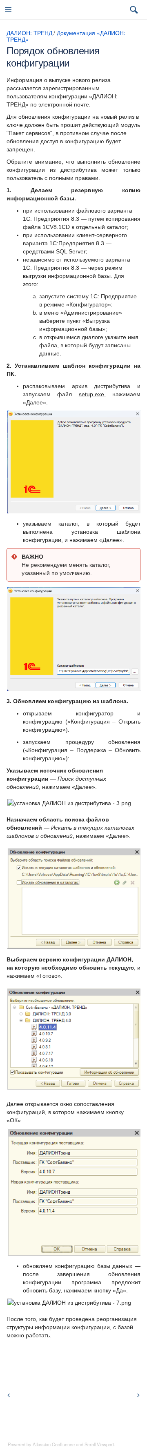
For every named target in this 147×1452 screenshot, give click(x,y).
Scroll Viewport (99, 1444)
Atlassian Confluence (54, 1444)
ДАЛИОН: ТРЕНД (29, 33)
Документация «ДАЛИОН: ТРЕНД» (66, 36)
